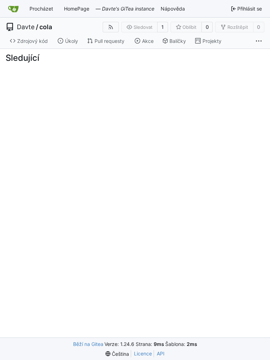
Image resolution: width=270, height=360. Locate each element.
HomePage (76, 9)
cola (45, 27)
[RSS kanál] (111, 27)
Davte (25, 27)
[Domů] (13, 8)
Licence (143, 353)
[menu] (117, 354)
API (161, 353)
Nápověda (173, 9)
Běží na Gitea (88, 344)
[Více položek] (258, 41)
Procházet (41, 9)
